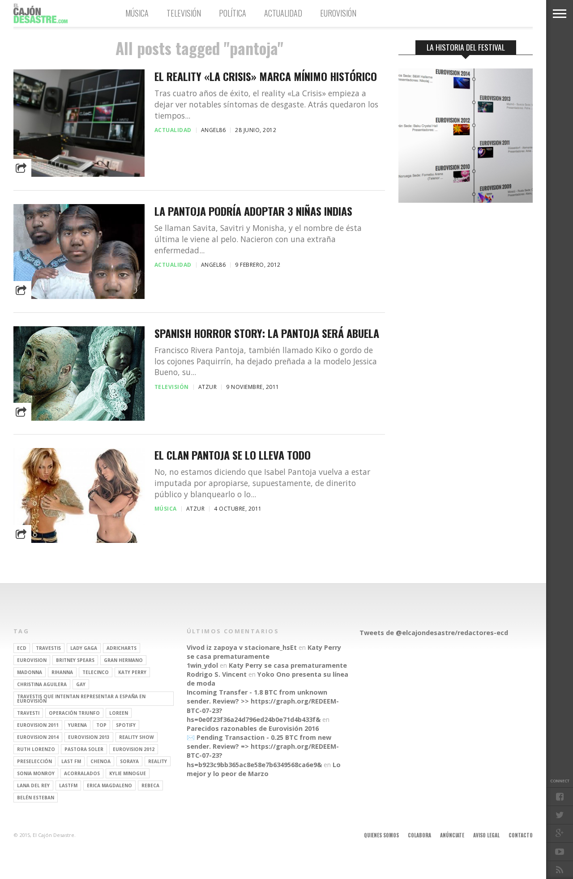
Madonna (29, 672)
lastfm (68, 785)
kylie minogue (127, 773)
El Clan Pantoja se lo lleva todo (232, 455)
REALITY (157, 761)
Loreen (118, 713)
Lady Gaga (83, 648)
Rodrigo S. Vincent (217, 674)
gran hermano (123, 660)
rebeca (150, 785)
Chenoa (100, 761)
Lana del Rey (33, 785)
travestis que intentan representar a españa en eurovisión (81, 698)
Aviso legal (486, 835)
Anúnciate (452, 835)
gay (81, 684)
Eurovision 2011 (38, 725)
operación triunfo (74, 713)
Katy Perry (132, 672)
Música (137, 13)
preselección (34, 761)
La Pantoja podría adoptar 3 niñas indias (253, 211)
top (101, 725)
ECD (21, 648)
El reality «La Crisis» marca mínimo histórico (265, 76)
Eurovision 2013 (89, 737)
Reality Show (136, 737)
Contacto (521, 835)
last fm (71, 761)
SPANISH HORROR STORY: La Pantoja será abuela (266, 333)
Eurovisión (338, 13)
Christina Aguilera (42, 684)
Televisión (184, 13)
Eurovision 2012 (133, 749)
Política (232, 13)
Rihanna (62, 672)
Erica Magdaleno (109, 785)
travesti (28, 713)
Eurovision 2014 (38, 737)
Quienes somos (381, 835)
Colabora (419, 835)
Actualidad (283, 13)
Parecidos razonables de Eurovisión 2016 (253, 728)
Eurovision (32, 660)
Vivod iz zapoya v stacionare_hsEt (242, 647)
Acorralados (82, 773)
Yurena (77, 725)
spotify (126, 725)
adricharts (122, 648)
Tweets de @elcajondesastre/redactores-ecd (433, 632)
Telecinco (95, 672)
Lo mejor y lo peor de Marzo (264, 769)
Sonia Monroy (36, 773)
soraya (129, 761)
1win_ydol (202, 665)
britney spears (75, 660)
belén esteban (35, 797)
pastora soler (83, 749)
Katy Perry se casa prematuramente (264, 652)
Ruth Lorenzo (36, 749)
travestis (48, 648)
